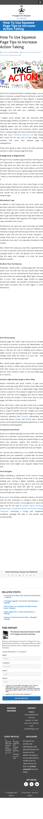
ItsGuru (11, 795)
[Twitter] (32, 784)
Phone (5, 678)
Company (6, 663)
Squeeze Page (17, 55)
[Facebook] (26, 784)
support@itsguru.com (31, 729)
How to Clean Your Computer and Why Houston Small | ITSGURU (20, 607)
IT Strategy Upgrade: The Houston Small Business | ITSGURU (21, 602)
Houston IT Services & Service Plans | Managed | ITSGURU (21, 618)
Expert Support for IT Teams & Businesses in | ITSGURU (20, 613)
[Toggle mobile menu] (40, 2)
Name (4, 655)
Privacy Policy (26, 793)
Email (5, 671)
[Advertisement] (21, 312)
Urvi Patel (4, 52)
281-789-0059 (21, 18)
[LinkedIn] (37, 784)
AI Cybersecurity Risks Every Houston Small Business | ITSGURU (22, 596)
